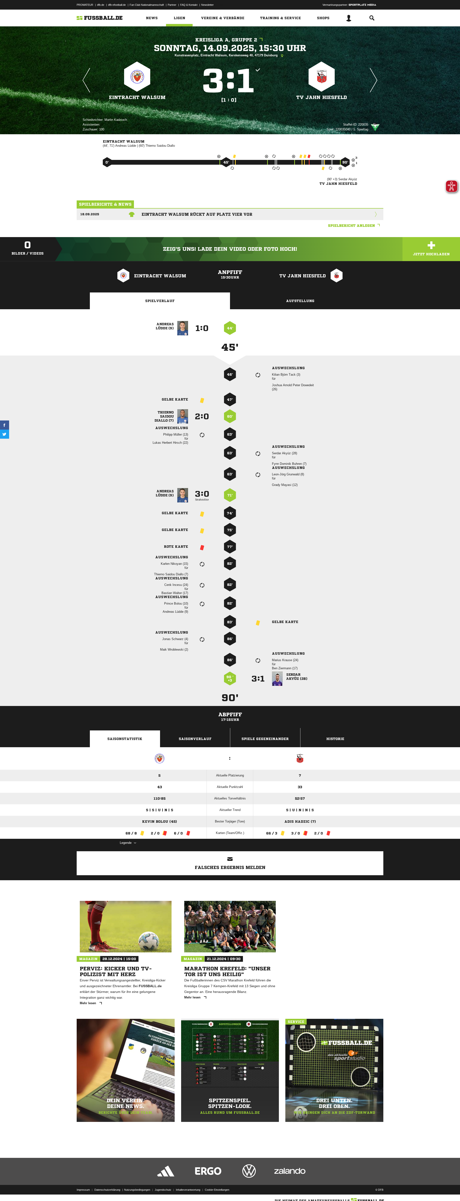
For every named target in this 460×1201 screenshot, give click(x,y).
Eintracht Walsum (137, 97)
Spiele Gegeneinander (265, 738)
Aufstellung (300, 301)
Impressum (83, 1189)
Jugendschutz (163, 1189)
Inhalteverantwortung (188, 1189)
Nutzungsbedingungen (137, 1189)
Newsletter (207, 4)
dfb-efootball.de (117, 4)
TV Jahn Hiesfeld (321, 97)
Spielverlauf (160, 301)
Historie (335, 738)
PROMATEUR (85, 4)
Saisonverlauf (195, 738)
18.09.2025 (89, 214)
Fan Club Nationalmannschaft (147, 4)
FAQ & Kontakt (188, 4)
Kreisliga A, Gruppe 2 (226, 39)
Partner (172, 4)
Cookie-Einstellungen (217, 1189)
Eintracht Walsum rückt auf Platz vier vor (197, 214)
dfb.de (100, 4)
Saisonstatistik (124, 738)
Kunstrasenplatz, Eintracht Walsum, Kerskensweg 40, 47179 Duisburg (227, 55)
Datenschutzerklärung (107, 1189)
